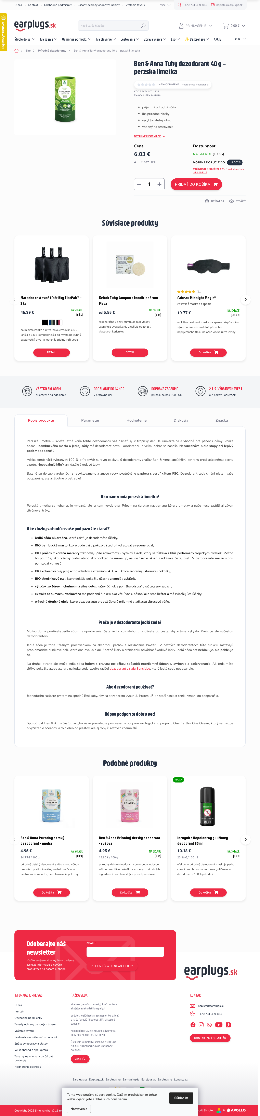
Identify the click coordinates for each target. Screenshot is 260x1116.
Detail (51, 352)
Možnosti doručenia (219, 170)
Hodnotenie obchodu (27, 1067)
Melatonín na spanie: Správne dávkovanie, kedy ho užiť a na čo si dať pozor (93, 1032)
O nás (18, 5)
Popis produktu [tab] (41, 420)
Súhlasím (181, 1098)
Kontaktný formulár (210, 1038)
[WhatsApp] (209, 1024)
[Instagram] (201, 1024)
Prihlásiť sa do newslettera (112, 966)
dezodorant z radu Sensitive (130, 668)
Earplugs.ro (165, 1079)
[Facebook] (193, 1024)
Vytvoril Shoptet (203, 1110)
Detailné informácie (147, 136)
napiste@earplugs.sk (211, 1006)
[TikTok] (228, 1024)
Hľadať (143, 25)
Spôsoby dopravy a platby (31, 1044)
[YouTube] (218, 1024)
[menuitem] (25, 39)
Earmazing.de (131, 1079)
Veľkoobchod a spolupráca (31, 1050)
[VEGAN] (208, 805)
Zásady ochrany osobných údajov (99, 5)
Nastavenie (78, 1109)
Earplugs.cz (80, 1079)
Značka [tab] (222, 420)
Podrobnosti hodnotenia (195, 84)
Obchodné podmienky (58, 5)
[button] (245, 300)
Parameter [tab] (90, 420)
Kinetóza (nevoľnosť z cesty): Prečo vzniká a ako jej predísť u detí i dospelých (94, 1006)
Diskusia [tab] (181, 420)
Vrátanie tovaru (135, 5)
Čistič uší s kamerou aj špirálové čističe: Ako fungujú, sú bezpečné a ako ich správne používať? (93, 1045)
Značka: (147, 95)
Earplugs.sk (96, 1079)
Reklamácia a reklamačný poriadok (35, 1037)
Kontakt (33, 5)
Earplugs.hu (113, 1079)
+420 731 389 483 (210, 1014)
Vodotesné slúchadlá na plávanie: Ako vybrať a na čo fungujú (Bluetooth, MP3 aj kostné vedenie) (95, 1019)
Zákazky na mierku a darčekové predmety (33, 1058)
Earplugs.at (148, 1079)
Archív (80, 1059)
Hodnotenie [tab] (137, 420)
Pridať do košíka (192, 184)
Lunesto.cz (180, 1079)
